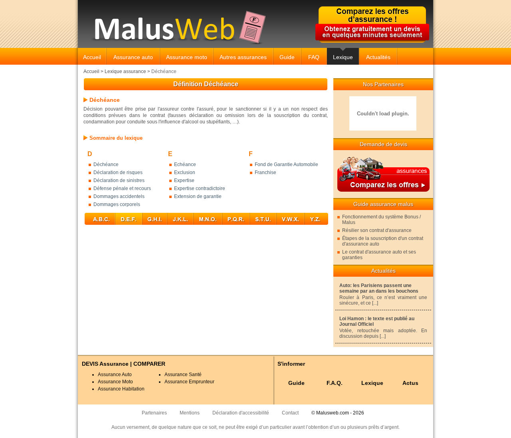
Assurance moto (186, 57)
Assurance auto (133, 57)
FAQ (313, 57)
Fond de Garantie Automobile (286, 164)
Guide (287, 57)
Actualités (378, 57)
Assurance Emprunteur (189, 381)
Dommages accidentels (119, 196)
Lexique (343, 57)
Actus (410, 383)
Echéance (185, 164)
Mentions (190, 413)
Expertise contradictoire (199, 188)
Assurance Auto (115, 374)
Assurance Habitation (121, 389)
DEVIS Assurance (105, 364)
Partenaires (154, 413)
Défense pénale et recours (122, 188)
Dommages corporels (116, 204)
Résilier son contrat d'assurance (377, 230)
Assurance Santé (183, 374)
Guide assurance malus (383, 204)
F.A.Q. (335, 383)
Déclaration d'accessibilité (240, 413)
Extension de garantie (198, 196)
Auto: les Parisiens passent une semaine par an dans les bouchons (378, 288)
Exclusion (184, 172)
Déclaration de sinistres (119, 180)
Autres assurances (243, 57)
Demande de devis (383, 144)
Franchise (265, 172)
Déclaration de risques (118, 172)
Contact (290, 413)
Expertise (184, 180)
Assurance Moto (115, 381)
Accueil (92, 57)
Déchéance (106, 164)
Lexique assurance (125, 71)
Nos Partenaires (383, 84)
